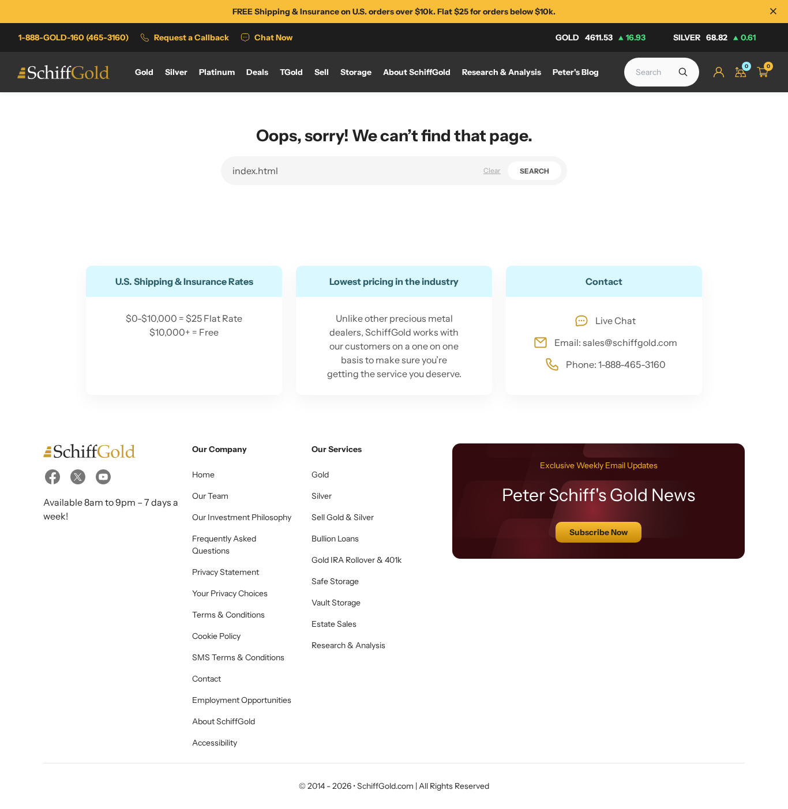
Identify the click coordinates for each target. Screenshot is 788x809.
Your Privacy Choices (230, 593)
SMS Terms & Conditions (238, 657)
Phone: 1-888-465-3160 (616, 364)
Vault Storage (336, 602)
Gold (601, 37)
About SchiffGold (223, 721)
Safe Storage (335, 581)
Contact (206, 678)
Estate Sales (334, 624)
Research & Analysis (348, 645)
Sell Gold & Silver (343, 517)
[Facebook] (52, 477)
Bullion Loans (335, 538)
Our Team (210, 496)
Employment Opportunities (241, 700)
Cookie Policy (216, 636)
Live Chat (615, 320)
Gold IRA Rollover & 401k (356, 560)
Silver (714, 37)
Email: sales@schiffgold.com (615, 342)
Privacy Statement (225, 572)
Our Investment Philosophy (241, 517)
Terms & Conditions (228, 614)
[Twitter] (78, 477)
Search (534, 171)
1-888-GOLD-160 (73, 37)
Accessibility (214, 742)
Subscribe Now (598, 532)
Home (203, 474)
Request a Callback (191, 37)
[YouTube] (103, 477)
